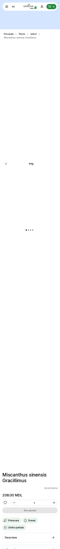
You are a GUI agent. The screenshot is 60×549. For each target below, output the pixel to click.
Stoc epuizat (30, 510)
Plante (22, 34)
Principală (9, 34)
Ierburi (33, 34)
